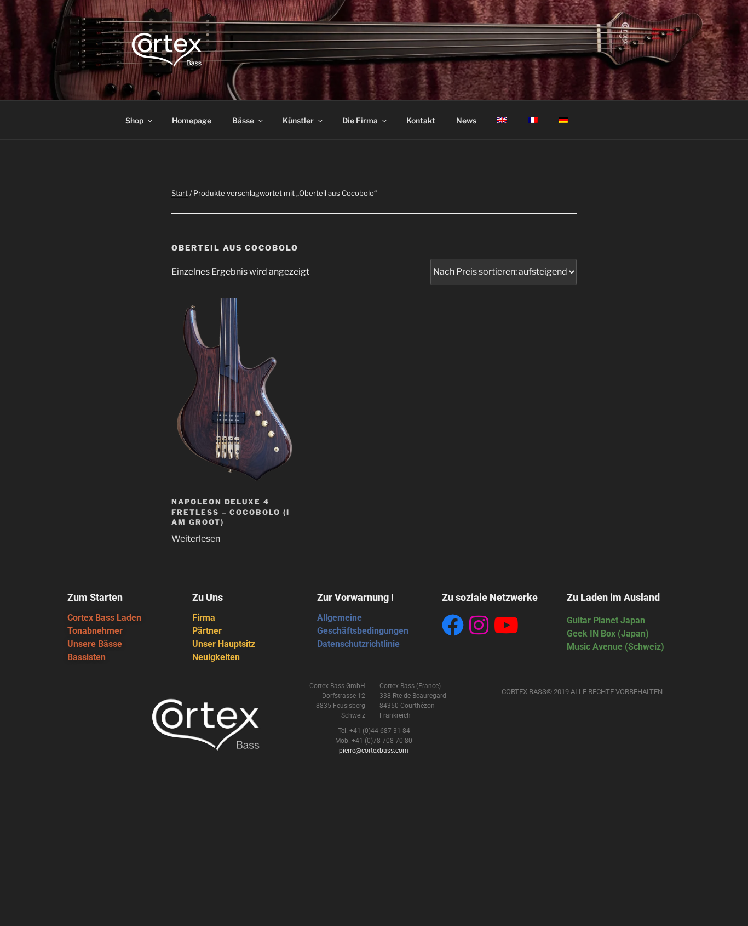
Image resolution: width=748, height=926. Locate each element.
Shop (134, 120)
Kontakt (420, 120)
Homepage (191, 120)
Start (179, 193)
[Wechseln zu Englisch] (501, 120)
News (466, 120)
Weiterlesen (195, 538)
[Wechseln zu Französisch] (532, 120)
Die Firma (360, 120)
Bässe (243, 120)
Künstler (298, 120)
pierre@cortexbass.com (373, 750)
